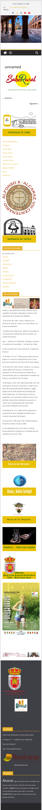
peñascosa (10, 791)
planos (16, 791)
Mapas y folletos (8, 168)
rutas (27, 791)
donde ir (15, 785)
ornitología (30, 788)
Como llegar (6, 149)
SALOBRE (5, 260)
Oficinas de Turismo (9, 164)
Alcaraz (7, 780)
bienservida (20, 781)
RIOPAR (5, 268)
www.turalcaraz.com (21, 765)
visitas (30, 794)
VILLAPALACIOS (8, 275)
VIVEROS (5, 272)
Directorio (6, 175)
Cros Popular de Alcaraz (18, 7)
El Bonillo (21, 785)
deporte (10, 785)
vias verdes (24, 794)
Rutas (4, 171)
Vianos (19, 794)
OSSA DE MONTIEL (9, 283)
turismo (14, 794)
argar (15, 781)
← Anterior (7, 98)
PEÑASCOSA (7, 264)
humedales (5, 788)
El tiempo (6, 145)
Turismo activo (7, 160)
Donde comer (7, 153)
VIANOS (5, 257)
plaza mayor (21, 791)
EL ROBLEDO (7, 279)
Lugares (12, 788)
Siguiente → (34, 103)
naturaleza (24, 788)
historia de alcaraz (30, 785)
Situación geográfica (10, 142)
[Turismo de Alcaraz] (21, 17)
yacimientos (10, 797)
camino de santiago (30, 781)
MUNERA (5, 287)
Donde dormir (7, 157)
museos (18, 788)
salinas (31, 791)
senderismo (7, 794)
